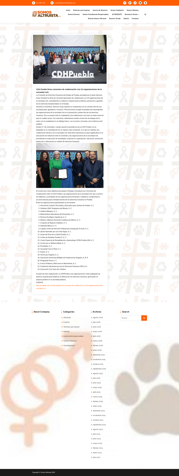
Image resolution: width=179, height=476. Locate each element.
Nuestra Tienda (114, 18)
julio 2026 (96, 322)
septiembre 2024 (99, 425)
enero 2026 (97, 350)
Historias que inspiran (71, 327)
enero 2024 (97, 453)
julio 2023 (96, 457)
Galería (126, 18)
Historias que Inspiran (81, 10)
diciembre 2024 (99, 411)
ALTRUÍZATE (117, 14)
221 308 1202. (41, 3)
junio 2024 (97, 439)
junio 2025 (97, 383)
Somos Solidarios (117, 10)
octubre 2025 (98, 364)
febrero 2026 (98, 345)
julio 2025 (96, 378)
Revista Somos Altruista (97, 18)
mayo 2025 (97, 387)
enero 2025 (97, 406)
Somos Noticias (133, 10)
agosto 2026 (98, 318)
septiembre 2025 (99, 369)
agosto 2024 (98, 429)
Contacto (135, 18)
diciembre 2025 (99, 355)
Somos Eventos (74, 14)
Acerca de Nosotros (100, 10)
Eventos (66, 322)
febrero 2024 (98, 448)
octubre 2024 (98, 420)
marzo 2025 (97, 397)
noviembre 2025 (99, 359)
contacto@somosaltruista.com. (65, 3)
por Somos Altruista (62, 84)
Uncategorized (77, 84)
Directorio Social (131, 14)
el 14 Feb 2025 (47, 84)
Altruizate (67, 318)
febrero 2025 (98, 401)
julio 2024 (96, 434)
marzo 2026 (97, 341)
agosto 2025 (98, 373)
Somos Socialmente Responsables (96, 14)
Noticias (66, 331)
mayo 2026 (97, 331)
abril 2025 (96, 392)
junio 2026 (97, 327)
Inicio (68, 10)
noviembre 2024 (99, 415)
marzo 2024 (97, 443)
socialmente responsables (73, 336)
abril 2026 (96, 336)
